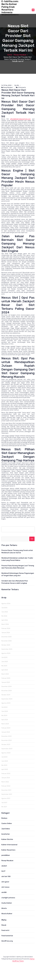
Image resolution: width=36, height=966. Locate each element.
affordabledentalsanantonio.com (20, 119)
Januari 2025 (5, 682)
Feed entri (5, 930)
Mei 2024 (4, 715)
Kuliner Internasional (9, 845)
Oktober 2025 (5, 645)
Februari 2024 (5, 728)
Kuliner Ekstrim (7, 839)
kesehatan (5, 834)
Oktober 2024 (5, 695)
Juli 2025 (4, 657)
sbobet (4, 866)
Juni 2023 (4, 761)
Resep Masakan (20, 55)
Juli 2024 (4, 707)
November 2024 (6, 690)
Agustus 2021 (5, 798)
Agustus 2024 (5, 703)
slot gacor (5, 882)
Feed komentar (7, 936)
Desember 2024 (6, 686)
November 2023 (6, 740)
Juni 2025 (4, 661)
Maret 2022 (5, 782)
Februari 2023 (5, 773)
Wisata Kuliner (6, 914)
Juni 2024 (4, 711)
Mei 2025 (4, 666)
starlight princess (8, 898)
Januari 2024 (5, 732)
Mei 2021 (4, 807)
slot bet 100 (5, 876)
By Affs (17, 85)
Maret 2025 (5, 674)
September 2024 (6, 699)
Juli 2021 (4, 802)
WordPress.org (7, 941)
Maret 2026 (5, 624)
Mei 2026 (4, 616)
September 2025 (6, 649)
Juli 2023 (4, 757)
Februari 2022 (5, 786)
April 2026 (4, 620)
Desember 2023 (6, 736)
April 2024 (4, 719)
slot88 (4, 892)
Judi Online (5, 829)
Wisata (4, 908)
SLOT (3, 871)
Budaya (4, 818)
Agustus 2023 (5, 753)
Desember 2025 (6, 637)
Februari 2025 (5, 678)
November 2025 (6, 641)
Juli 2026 (4, 608)
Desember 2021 (6, 790)
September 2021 (6, 794)
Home (9, 55)
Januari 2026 (5, 632)
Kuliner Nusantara (8, 850)
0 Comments (21, 87)
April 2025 (4, 670)
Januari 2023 (5, 778)
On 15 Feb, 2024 (6, 85)
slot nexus (5, 887)
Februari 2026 (5, 628)
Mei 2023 (4, 765)
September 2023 (6, 749)
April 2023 (4, 769)
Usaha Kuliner (6, 903)
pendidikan (5, 855)
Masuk (3, 925)
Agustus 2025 (5, 653)
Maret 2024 (5, 724)
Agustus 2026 (5, 603)
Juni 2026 (4, 612)
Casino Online (6, 823)
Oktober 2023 (5, 744)
